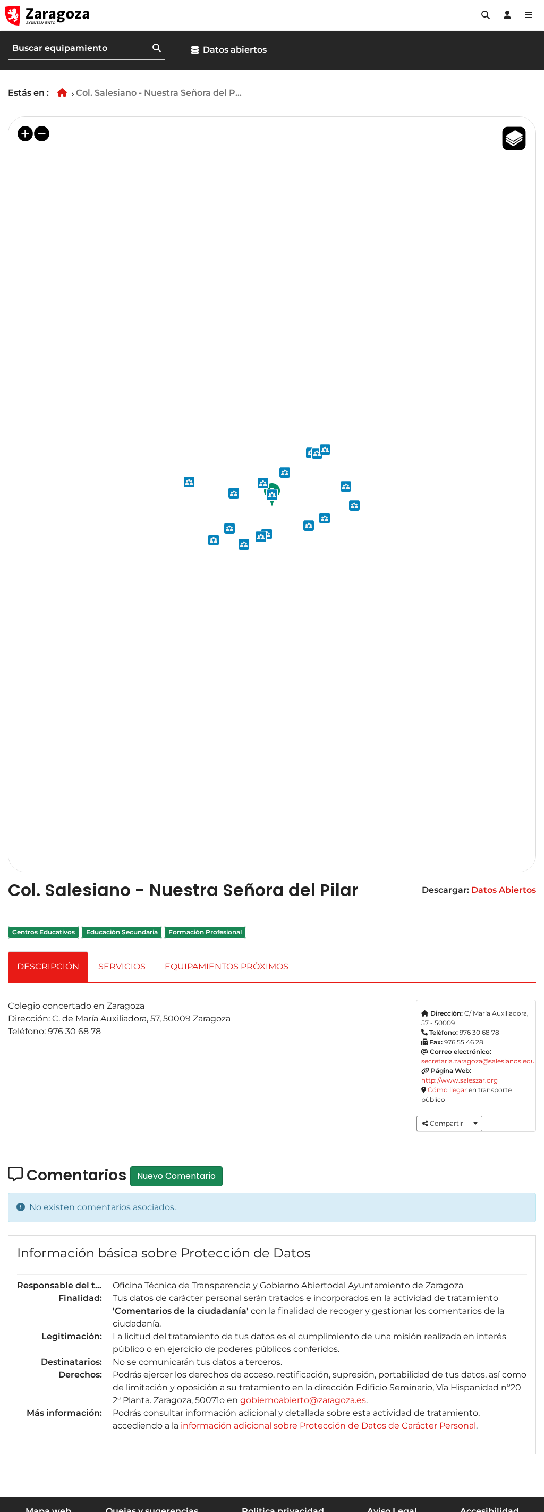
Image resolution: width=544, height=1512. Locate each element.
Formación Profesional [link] (205, 932)
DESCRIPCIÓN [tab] (48, 966)
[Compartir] (475, 1123)
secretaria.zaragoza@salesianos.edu (478, 1061)
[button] (485, 15)
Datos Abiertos (503, 890)
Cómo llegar (447, 1090)
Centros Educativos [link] (43, 932)
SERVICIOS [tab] (122, 966)
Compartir (445, 1123)
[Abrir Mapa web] (528, 15)
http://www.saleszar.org (459, 1080)
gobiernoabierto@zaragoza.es (303, 1400)
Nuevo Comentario (176, 1176)
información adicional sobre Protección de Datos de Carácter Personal (328, 1426)
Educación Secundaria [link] (122, 932)
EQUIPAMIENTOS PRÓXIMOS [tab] (226, 966)
